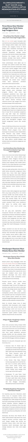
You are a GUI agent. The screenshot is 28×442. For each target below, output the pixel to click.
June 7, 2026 (5, 32)
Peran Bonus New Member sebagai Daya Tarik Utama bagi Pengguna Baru (13, 28)
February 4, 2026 (6, 253)
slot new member (9, 41)
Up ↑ (14, 439)
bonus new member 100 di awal (9, 263)
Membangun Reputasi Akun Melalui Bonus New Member (13, 250)
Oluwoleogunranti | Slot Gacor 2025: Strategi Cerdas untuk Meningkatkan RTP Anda (14, 6)
